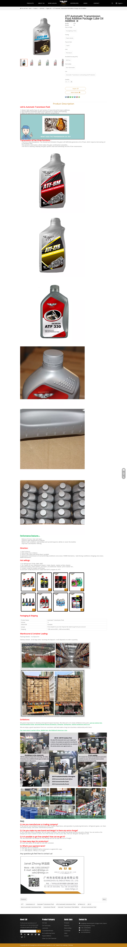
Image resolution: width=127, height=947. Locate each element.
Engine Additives (46, 936)
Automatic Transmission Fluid (45, 904)
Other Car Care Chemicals (49, 938)
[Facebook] (21, 934)
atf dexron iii (81, 904)
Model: (67, 23)
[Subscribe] (38, 931)
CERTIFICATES (74, 3)
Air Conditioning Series (48, 933)
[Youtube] (28, 934)
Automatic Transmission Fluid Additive (68, 907)
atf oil (89, 904)
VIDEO (85, 3)
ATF (22, 904)
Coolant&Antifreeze (47, 930)
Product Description (63, 103)
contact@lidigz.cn (85, 930)
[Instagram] (32, 934)
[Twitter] (25, 934)
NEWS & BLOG (52, 3)
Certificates (67, 930)
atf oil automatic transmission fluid (65, 904)
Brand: (67, 25)
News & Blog (67, 928)
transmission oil (30, 904)
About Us (66, 925)
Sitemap (70, 945)
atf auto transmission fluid (89, 907)
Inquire (75, 88)
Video (65, 933)
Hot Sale (44, 923)
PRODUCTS (30, 3)
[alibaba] (25, 937)
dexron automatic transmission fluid (31, 907)
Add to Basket (74, 92)
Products (66, 923)
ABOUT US (41, 3)
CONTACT (96, 3)
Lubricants (45, 928)
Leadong (64, 945)
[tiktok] (35, 934)
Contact (66, 936)
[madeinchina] (21, 937)
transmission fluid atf (49, 907)
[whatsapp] (39, 934)
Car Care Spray (46, 925)
